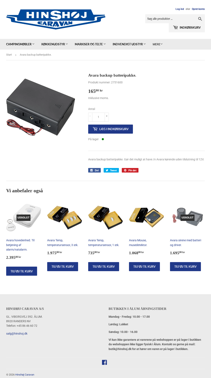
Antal (91, 109)
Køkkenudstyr (53, 44)
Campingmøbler (19, 44)
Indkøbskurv (190, 27)
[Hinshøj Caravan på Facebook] (104, 363)
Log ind (180, 9)
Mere (156, 44)
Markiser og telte (89, 44)
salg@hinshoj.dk (16, 333)
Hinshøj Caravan (24, 374)
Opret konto (198, 9)
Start (9, 54)
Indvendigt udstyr (128, 44)
